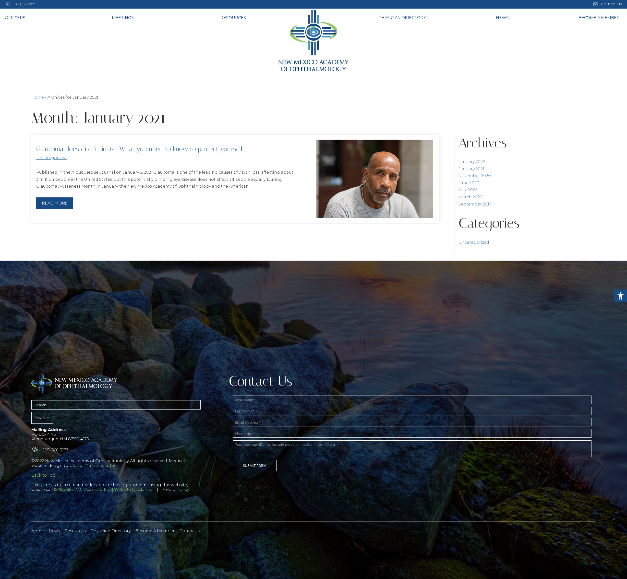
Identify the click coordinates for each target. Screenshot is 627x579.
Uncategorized (51, 158)
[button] (620, 296)
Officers (15, 17)
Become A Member (599, 17)
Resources (233, 17)
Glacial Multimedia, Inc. (93, 465)
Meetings (123, 17)
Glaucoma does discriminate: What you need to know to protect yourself (139, 149)
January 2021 (471, 169)
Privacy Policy (175, 489)
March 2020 (470, 197)
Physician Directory (402, 17)
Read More (55, 203)
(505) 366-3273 (67, 489)
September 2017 (474, 204)
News (502, 17)
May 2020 (468, 190)
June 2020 (468, 183)
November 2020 (474, 175)
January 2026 (471, 161)
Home (37, 97)
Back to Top (43, 475)
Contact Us (191, 531)
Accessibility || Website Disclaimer (119, 489)
